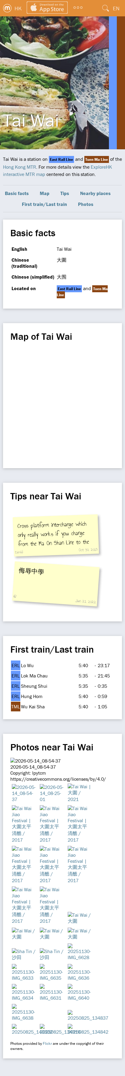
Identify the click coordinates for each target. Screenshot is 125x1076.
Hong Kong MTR (19, 167)
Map (44, 193)
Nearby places (95, 193)
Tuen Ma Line (96, 159)
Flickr (47, 1043)
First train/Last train (44, 204)
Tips (64, 193)
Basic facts (17, 193)
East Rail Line (61, 159)
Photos (85, 204)
